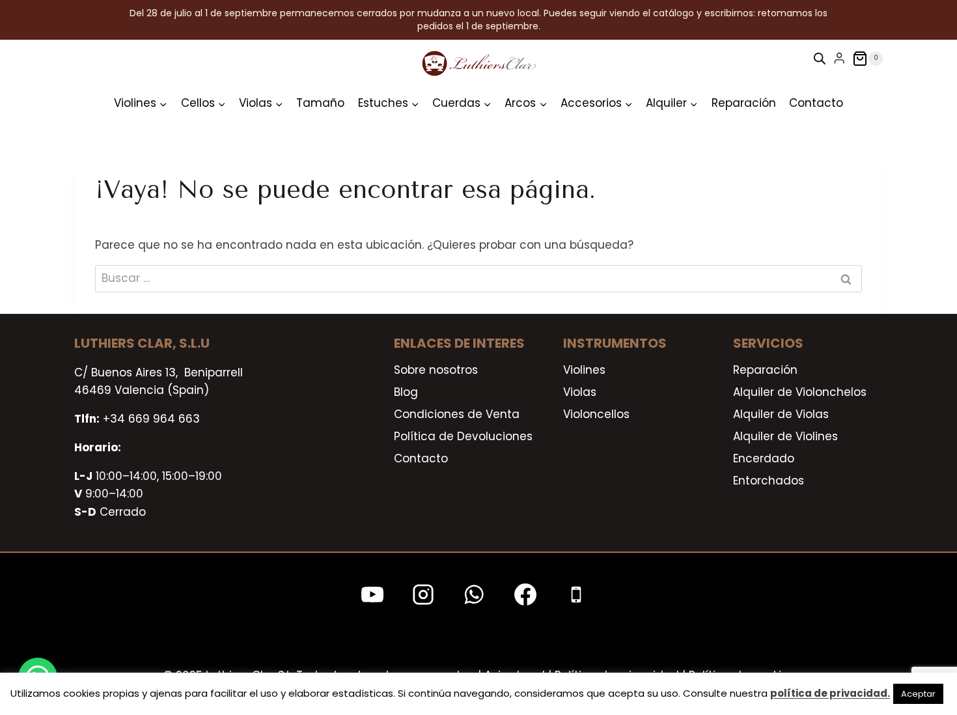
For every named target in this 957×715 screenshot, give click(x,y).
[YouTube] (372, 594)
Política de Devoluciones (463, 436)
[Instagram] (423, 594)
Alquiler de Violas (781, 414)
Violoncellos (596, 414)
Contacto (816, 103)
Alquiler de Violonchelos (800, 392)
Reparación (744, 103)
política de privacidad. (830, 693)
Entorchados (768, 480)
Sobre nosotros (436, 370)
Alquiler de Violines (785, 436)
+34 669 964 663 (151, 419)
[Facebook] (525, 594)
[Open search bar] (819, 58)
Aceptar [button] (918, 694)
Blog (406, 392)
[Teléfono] (576, 594)
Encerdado (763, 458)
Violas (579, 392)
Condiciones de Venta (457, 414)
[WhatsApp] (474, 594)
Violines (584, 370)
